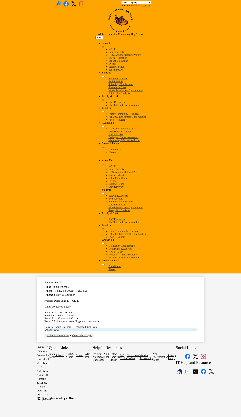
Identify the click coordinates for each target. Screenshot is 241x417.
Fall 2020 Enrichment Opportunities (127, 116)
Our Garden (115, 149)
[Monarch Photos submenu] (103, 147)
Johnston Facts (116, 52)
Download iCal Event (86, 327)
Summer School (117, 66)
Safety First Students (119, 93)
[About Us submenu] (103, 46)
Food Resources (117, 119)
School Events (51, 329)
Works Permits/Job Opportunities (126, 90)
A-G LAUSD (116, 134)
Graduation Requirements (122, 128)
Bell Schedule (116, 81)
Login (44, 399)
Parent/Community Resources (124, 113)
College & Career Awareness (124, 137)
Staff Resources (117, 102)
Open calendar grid (82, 335)
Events (112, 63)
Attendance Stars (117, 87)
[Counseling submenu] (103, 126)
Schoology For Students (121, 84)
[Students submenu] (103, 76)
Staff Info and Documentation (124, 105)
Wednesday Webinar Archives (124, 140)
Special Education (118, 57)
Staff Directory (116, 69)
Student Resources (118, 78)
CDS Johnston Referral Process (125, 55)
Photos (112, 152)
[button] (103, 164)
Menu (99, 37)
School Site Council (119, 60)
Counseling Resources (120, 131)
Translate (145, 5)
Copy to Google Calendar (57, 327)
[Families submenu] (103, 111)
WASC (112, 49)
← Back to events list (58, 335)
